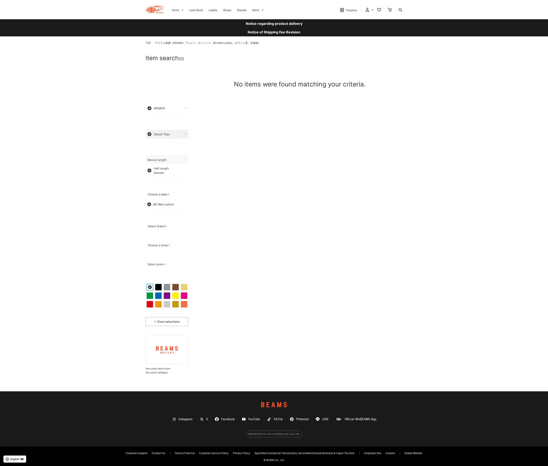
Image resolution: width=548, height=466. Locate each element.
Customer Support (136, 453)
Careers (390, 453)
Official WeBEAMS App (360, 419)
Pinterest (302, 419)
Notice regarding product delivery (274, 23)
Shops (227, 10)
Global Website (413, 453)
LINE (325, 419)
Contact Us (158, 453)
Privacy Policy (241, 453)
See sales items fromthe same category (158, 370)
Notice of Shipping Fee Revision (274, 32)
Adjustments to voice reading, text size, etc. (274, 433)
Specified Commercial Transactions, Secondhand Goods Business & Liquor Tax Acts (304, 453)
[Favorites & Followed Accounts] (379, 10)
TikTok (278, 419)
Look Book (196, 10)
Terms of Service (185, 453)
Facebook (228, 419)
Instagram (186, 419)
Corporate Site (372, 453)
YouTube (254, 419)
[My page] (369, 10)
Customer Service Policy (214, 453)
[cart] (389, 10)
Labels (213, 10)
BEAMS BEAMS (154, 9)
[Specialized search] (400, 10)
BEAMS (274, 404)
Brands (241, 10)
